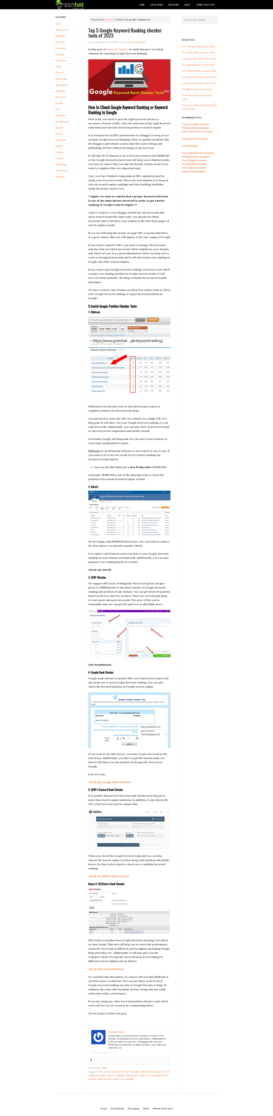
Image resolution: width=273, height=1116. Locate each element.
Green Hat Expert (78, 4)
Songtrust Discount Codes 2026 (199, 77)
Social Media (62, 121)
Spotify (59, 127)
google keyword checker (117, 1071)
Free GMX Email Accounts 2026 (199, 70)
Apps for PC (61, 29)
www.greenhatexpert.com (103, 1052)
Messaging (61, 84)
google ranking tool (142, 1071)
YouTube (60, 176)
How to (59, 72)
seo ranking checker (158, 1075)
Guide (58, 66)
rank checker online (135, 1075)
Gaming (59, 54)
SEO (104, 1067)
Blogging (60, 35)
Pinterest (60, 97)
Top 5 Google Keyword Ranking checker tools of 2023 (125, 32)
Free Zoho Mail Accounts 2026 (198, 52)
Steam (58, 133)
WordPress (61, 170)
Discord (59, 42)
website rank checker (99, 1079)
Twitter (59, 158)
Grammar (60, 60)
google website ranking (110, 1075)
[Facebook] (91, 1060)
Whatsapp (61, 164)
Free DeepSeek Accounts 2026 (198, 46)
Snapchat (60, 115)
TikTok (59, 146)
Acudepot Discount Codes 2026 (199, 58)
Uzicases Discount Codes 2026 (198, 83)
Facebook (60, 48)
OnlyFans (60, 91)
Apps (58, 23)
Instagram (61, 78)
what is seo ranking (123, 1079)
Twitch (59, 152)
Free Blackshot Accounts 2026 (198, 64)
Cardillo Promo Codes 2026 (197, 89)
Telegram (60, 140)
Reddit (59, 103)
